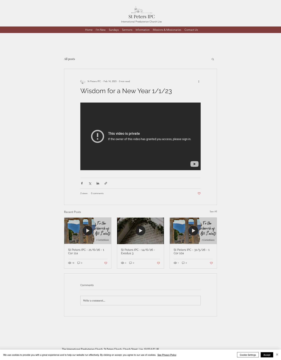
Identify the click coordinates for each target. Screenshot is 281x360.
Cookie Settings (248, 354)
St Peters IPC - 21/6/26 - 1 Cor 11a (86, 251)
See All (213, 211)
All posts (69, 59)
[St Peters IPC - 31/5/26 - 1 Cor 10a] (193, 231)
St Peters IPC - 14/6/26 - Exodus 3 (138, 251)
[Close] (277, 354)
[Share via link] (105, 183)
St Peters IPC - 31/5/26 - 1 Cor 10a (192, 251)
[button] (212, 59)
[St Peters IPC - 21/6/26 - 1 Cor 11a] (87, 231)
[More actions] (199, 81)
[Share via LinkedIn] (97, 183)
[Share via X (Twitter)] (89, 183)
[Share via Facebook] (81, 183)
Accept (266, 354)
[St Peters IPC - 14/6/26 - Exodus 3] (140, 231)
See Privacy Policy (166, 354)
